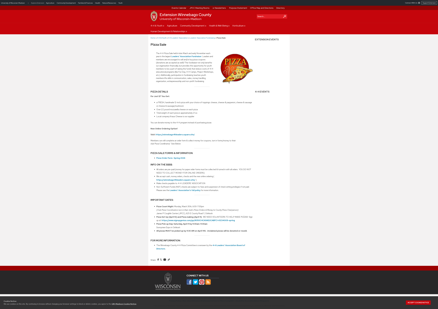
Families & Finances (85, 3)
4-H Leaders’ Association (178, 38)
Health (97, 3)
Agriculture (172, 25)
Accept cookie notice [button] (418, 302)
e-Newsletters (219, 8)
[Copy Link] (168, 260)
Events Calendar (179, 8)
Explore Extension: (38, 3)
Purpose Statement (238, 8)
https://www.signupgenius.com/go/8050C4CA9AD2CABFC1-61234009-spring (198, 220)
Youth (120, 3)
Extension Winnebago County (185, 14)
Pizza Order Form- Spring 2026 (170, 158)
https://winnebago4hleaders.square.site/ (175, 134)
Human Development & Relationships (168, 31)
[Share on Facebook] (158, 260)
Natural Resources (109, 3)
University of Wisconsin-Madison (180, 19)
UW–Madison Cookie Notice (124, 304)
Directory (280, 8)
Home (153, 38)
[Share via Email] (164, 260)
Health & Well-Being (218, 25)
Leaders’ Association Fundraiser (186, 56)
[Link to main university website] (168, 289)
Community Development (192, 25)
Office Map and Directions (261, 8)
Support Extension (429, 3)
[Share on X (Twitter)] (161, 260)
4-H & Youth (156, 25)
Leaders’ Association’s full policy (185, 190)
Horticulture (238, 25)
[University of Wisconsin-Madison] (154, 21)
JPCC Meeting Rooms (199, 8)
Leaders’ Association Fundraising (202, 38)
